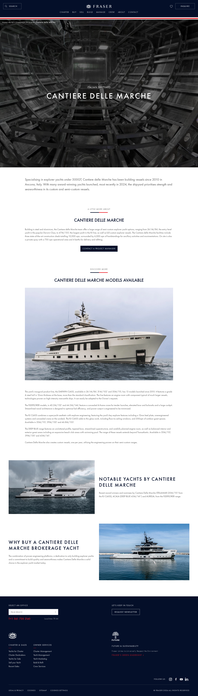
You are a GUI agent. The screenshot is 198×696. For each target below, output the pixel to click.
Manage (100, 12)
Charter (64, 12)
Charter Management (42, 651)
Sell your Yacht (15, 663)
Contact (133, 12)
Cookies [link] (31, 690)
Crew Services (39, 666)
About (121, 12)
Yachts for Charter (16, 651)
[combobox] (33, 612)
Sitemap (43, 690)
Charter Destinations (17, 655)
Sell (82, 12)
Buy (74, 12)
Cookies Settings (59, 690)
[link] (12, 6)
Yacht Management (41, 655)
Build (90, 12)
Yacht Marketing (40, 659)
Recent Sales (14, 666)
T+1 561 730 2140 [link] (19, 618)
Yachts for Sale (15, 659)
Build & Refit (38, 663)
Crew (112, 12)
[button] (185, 6)
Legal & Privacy (16, 690)
